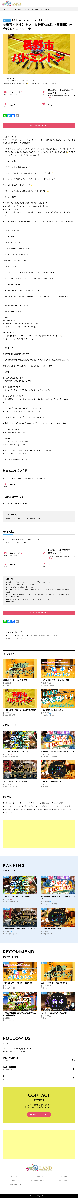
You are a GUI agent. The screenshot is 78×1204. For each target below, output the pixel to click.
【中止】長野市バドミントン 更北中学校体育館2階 (19, 710)
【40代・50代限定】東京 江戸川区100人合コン (18, 781)
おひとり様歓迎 (42, 806)
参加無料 (48, 809)
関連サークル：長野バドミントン (16, 638)
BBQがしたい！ (46, 803)
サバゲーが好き (58, 803)
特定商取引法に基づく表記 (39, 1180)
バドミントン (20, 635)
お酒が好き (68, 806)
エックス (5, 1077)
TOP (4, 9)
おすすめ (35, 803)
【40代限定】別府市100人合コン (51, 781)
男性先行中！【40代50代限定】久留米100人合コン (57, 751)
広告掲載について (15, 1180)
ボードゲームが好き (56, 806)
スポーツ (10, 635)
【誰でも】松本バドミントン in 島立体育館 (55, 680)
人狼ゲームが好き (29, 806)
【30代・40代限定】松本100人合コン (54, 1013)
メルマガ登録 (39, 1176)
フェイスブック (10, 1068)
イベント (11, 9)
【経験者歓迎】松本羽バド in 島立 (52, 710)
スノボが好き (9, 809)
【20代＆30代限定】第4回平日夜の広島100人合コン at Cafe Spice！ (19, 1014)
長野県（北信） (32, 635)
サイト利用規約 (63, 1180)
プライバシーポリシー (14, 1184)
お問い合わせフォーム (40, 1114)
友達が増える (58, 809)
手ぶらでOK (8, 812)
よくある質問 (15, 1176)
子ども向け (68, 809)
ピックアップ (26, 803)
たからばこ (8, 803)
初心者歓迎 (39, 809)
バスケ (16, 803)
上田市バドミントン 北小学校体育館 (15, 680)
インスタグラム (10, 1059)
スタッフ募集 (63, 1176)
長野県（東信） (45, 635)
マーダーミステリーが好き (13, 806)
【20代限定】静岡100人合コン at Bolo (15, 751)
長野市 (55, 635)
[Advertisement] (39, 834)
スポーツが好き (20, 809)
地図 (50, 97)
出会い (30, 809)
